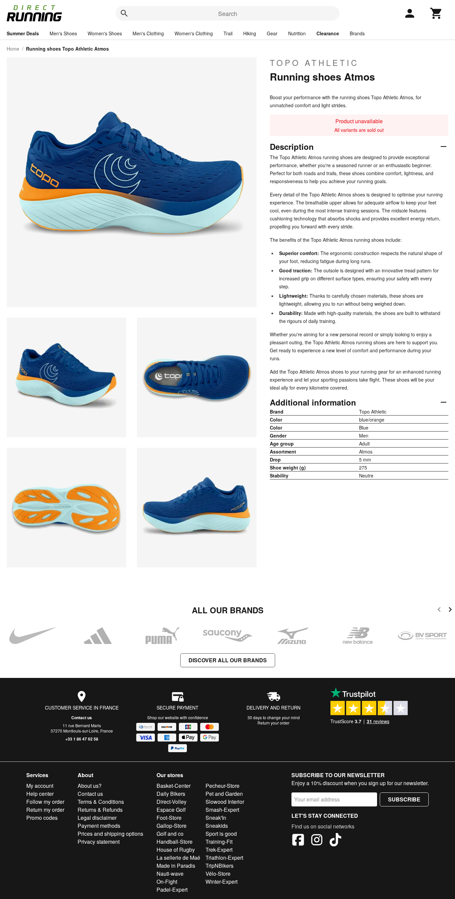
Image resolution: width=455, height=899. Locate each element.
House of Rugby (176, 849)
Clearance (327, 33)
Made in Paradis (176, 865)
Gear (272, 33)
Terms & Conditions (101, 801)
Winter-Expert (221, 881)
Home (13, 48)
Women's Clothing (194, 33)
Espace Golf (171, 809)
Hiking (249, 33)
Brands (357, 33)
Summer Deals (23, 33)
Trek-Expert (219, 849)
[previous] (439, 610)
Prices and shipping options (110, 833)
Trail (228, 33)
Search (227, 13)
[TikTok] (335, 840)
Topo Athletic (314, 62)
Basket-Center (174, 785)
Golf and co (170, 833)
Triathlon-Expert (224, 857)
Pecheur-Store (222, 785)
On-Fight (167, 881)
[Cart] (436, 13)
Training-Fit (219, 841)
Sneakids (217, 825)
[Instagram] (316, 840)
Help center (40, 793)
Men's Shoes (63, 33)
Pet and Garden (224, 793)
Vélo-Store (218, 873)
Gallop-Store (172, 825)
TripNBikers (219, 865)
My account (39, 785)
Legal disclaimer (97, 817)
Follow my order (45, 801)
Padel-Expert (172, 889)
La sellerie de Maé (178, 857)
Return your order (273, 723)
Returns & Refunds (100, 809)
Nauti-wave (170, 873)
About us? (90, 785)
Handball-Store (175, 841)
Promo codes (42, 817)
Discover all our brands (228, 660)
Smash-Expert (222, 809)
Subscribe (404, 799)
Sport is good (221, 833)
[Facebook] (298, 840)
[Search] (124, 13)
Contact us (81, 717)
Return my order (45, 809)
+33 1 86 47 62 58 (81, 739)
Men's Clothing (148, 33)
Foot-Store (169, 817)
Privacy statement (99, 841)
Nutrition (297, 33)
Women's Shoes (105, 33)
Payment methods (99, 825)
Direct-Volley (172, 801)
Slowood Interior (225, 801)
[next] (450, 610)
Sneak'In (216, 817)
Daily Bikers (171, 793)
